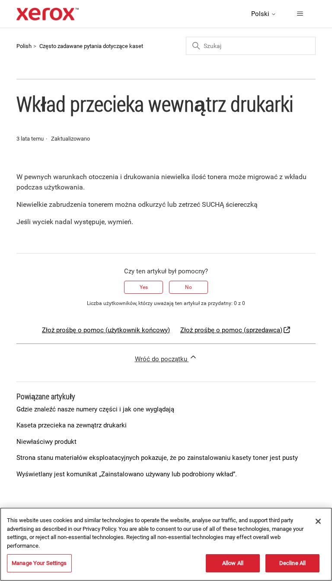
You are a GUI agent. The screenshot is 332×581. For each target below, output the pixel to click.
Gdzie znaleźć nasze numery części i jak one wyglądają (95, 409)
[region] (166, 544)
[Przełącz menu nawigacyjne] (300, 14)
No (188, 287)
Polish (24, 46)
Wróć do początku (162, 359)
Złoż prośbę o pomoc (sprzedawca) (231, 330)
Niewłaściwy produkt (46, 442)
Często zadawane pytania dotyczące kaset (91, 46)
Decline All (292, 563)
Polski (261, 14)
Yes (144, 287)
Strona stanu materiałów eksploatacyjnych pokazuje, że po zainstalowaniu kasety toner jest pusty (157, 458)
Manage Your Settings (39, 563)
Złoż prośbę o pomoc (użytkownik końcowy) (106, 330)
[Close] (318, 521)
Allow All (232, 563)
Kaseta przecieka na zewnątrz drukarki (71, 425)
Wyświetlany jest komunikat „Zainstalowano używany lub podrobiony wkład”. (126, 474)
